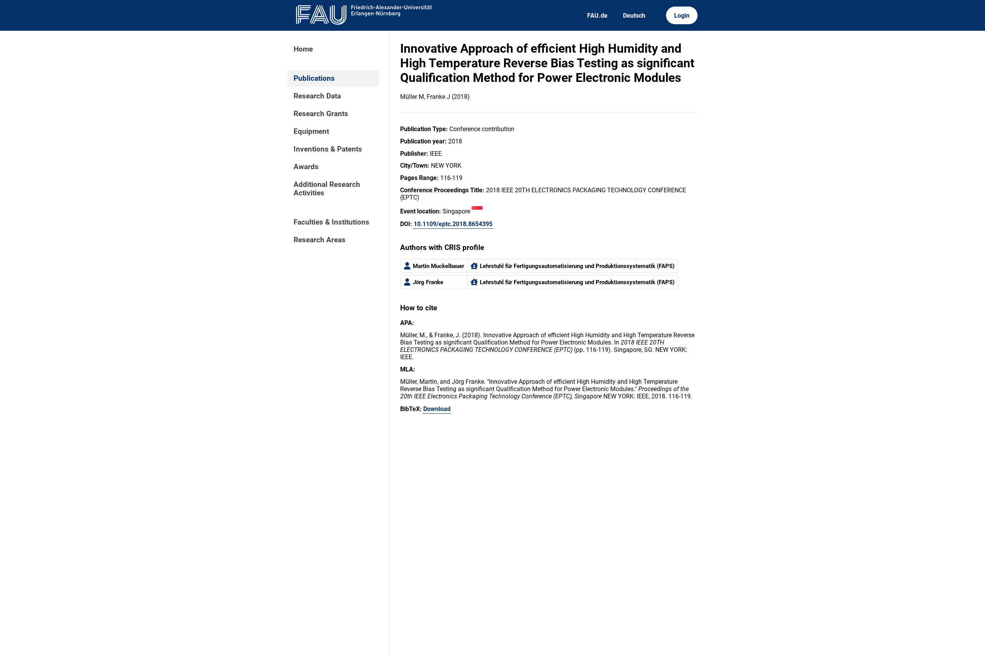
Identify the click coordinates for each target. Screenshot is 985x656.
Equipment (311, 131)
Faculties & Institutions (331, 222)
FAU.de (597, 15)
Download (437, 409)
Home (303, 49)
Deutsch (634, 15)
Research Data (317, 96)
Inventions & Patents (328, 149)
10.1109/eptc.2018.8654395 (453, 224)
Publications (314, 78)
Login (682, 15)
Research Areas (320, 240)
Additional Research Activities (327, 188)
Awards (306, 167)
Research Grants (321, 114)
